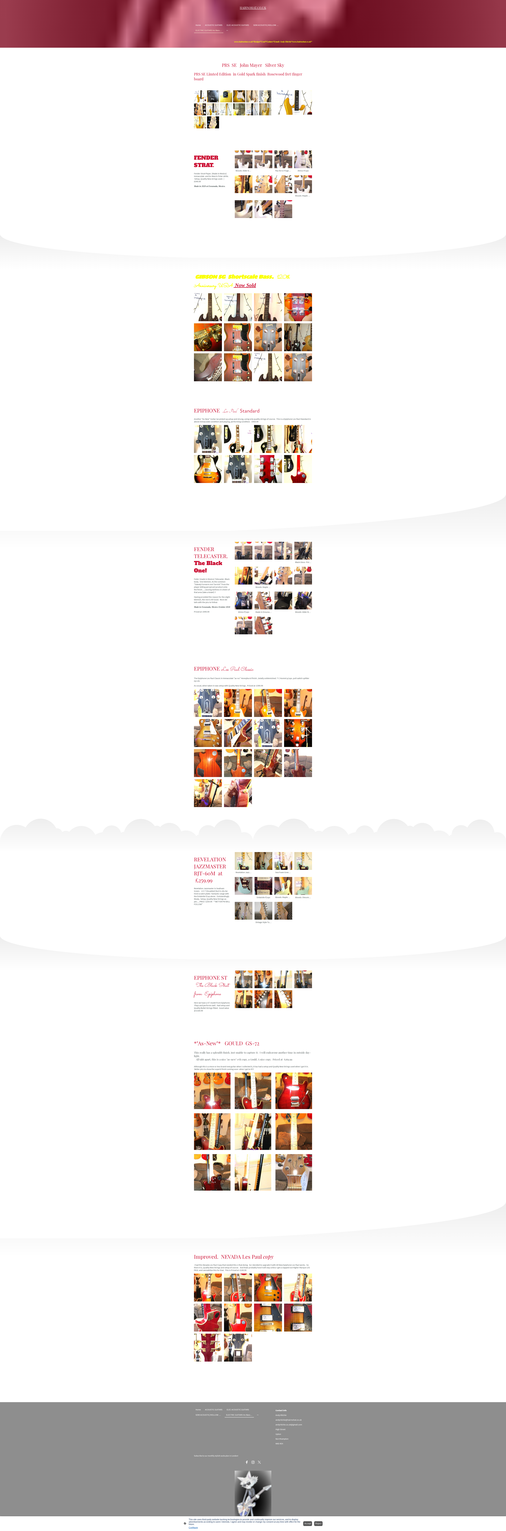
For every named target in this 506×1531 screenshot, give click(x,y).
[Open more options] (227, 30)
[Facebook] (246, 1462)
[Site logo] (253, 16)
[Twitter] (259, 1462)
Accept (307, 1523)
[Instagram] (253, 1462)
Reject (318, 1523)
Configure (193, 1528)
